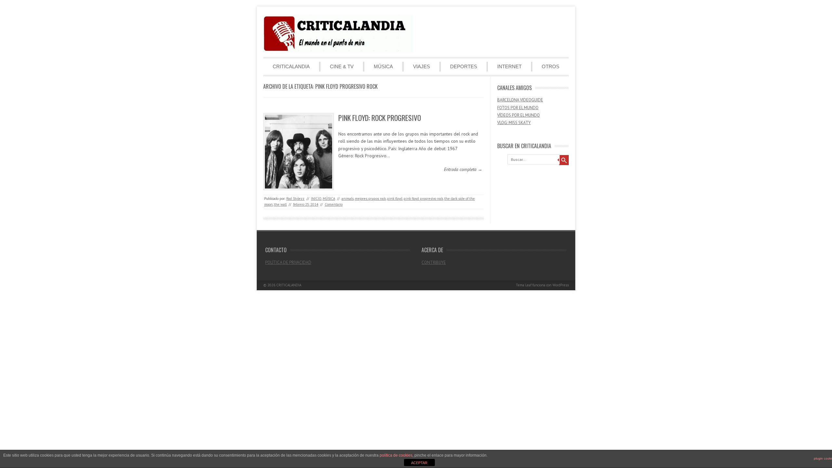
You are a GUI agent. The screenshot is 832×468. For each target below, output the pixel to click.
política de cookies (396, 455)
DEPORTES (463, 66)
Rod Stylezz (295, 198)
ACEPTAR (419, 463)
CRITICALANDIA (291, 66)
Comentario (334, 204)
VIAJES (421, 66)
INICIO (316, 198)
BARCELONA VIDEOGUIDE (520, 100)
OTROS (550, 66)
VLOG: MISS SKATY (514, 122)
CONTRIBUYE (434, 262)
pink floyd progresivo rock (423, 198)
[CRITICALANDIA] (338, 51)
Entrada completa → (463, 169)
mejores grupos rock (370, 198)
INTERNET (509, 66)
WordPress (560, 285)
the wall (280, 204)
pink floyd (394, 198)
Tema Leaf (523, 285)
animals (348, 198)
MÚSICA (383, 66)
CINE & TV (342, 66)
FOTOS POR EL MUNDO (518, 107)
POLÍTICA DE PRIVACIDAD (288, 262)
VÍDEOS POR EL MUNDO (518, 115)
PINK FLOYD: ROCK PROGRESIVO (379, 117)
